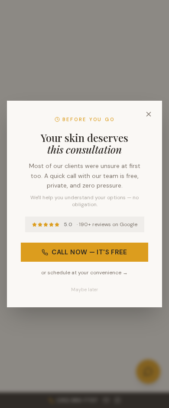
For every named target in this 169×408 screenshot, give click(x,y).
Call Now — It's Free (89, 252)
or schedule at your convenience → (84, 272)
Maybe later (84, 289)
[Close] (148, 114)
